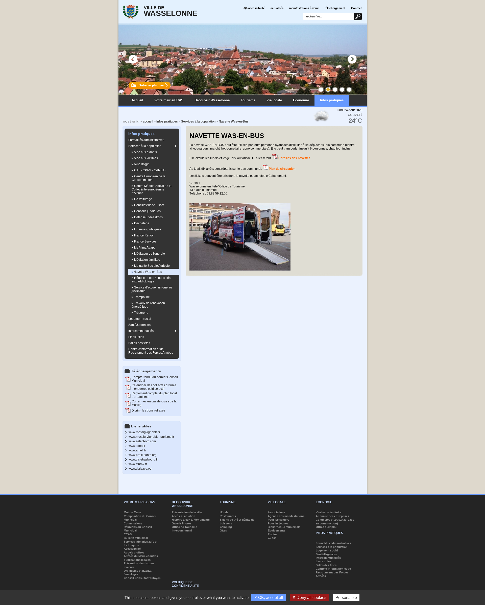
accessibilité (256, 8)
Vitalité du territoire (328, 512)
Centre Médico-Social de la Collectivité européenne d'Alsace (152, 189)
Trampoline (141, 297)
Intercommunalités (141, 331)
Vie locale (274, 100)
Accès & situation (183, 516)
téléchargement (335, 8)
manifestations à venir (304, 8)
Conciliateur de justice (149, 205)
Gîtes (223, 530)
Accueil (137, 100)
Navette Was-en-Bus (234, 121)
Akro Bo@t (141, 164)
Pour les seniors (278, 519)
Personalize (346, 597)
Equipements (276, 530)
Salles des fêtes (139, 343)
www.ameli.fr (137, 450)
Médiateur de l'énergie (149, 253)
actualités (277, 8)
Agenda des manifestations (286, 516)
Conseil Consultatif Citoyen (142, 577)
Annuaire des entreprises (332, 516)
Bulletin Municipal (136, 537)
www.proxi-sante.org (143, 455)
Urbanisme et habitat (138, 570)
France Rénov (143, 235)
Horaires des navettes (294, 158)
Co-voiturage (142, 199)
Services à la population (198, 121)
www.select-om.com (142, 441)
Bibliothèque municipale (284, 526)
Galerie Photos (181, 523)
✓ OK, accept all (268, 597)
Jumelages (131, 574)
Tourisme (248, 100)
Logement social (139, 319)
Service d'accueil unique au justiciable (152, 289)
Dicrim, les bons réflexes (148, 410)
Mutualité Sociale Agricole (151, 266)
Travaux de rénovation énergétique (148, 304)
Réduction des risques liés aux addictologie (151, 279)
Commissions (133, 523)
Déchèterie (141, 223)
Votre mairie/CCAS (168, 100)
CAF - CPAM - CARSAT (149, 170)
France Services (144, 241)
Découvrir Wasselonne (212, 100)
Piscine (272, 534)
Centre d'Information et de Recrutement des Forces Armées (150, 350)
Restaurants (228, 516)
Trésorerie (140, 312)
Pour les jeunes (278, 523)
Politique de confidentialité (185, 584)
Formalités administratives (146, 140)
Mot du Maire (132, 512)
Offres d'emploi (326, 526)
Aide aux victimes (145, 158)
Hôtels (224, 512)
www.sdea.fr (137, 446)
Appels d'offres (134, 552)
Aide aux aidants (145, 152)
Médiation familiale (146, 259)
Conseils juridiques (147, 211)
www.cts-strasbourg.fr (143, 459)
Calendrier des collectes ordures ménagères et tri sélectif (154, 387)
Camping (226, 526)
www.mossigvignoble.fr (144, 432)
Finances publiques (147, 229)
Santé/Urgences (139, 325)
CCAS (128, 534)
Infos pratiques (332, 100)
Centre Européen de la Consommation (148, 178)
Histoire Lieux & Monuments (191, 519)
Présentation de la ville (187, 512)
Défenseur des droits (148, 217)
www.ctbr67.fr (138, 464)
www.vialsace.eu (140, 468)
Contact (356, 8)
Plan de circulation (282, 169)
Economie (301, 100)
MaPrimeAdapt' (144, 247)
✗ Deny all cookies (309, 597)
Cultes (272, 537)
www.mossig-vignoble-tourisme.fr (151, 437)
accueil (148, 121)
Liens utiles (136, 337)
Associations (276, 512)
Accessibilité (132, 548)
